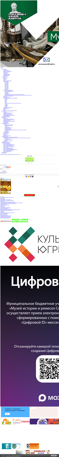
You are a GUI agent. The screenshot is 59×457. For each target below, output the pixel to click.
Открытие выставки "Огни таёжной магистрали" (7, 200)
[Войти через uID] (6, 167)
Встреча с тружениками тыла (4, 213)
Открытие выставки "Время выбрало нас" (6, 199)
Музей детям (2, 205)
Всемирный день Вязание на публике (12, 154)
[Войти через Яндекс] (8, 167)
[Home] (29, 33)
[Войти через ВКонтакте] (7, 167)
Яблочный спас (2, 201)
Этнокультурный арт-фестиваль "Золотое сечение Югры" (8, 203)
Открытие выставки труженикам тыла (5, 216)
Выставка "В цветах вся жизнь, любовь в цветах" (7, 197)
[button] (58, 186)
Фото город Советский (3, 214)
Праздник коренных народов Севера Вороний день (7, 212)
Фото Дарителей (2, 206)
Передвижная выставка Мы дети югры (5, 215)
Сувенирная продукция (3, 204)
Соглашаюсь (53, 455)
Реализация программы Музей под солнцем (6, 210)
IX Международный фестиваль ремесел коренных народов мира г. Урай (10, 209)
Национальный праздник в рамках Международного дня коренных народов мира (11, 202)
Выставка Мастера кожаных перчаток (5, 217)
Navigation (1, 67)
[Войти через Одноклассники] (10, 167)
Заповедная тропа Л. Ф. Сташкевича (5, 207)
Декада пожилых (2, 198)
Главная (1, 154)
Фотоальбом (5, 154)
